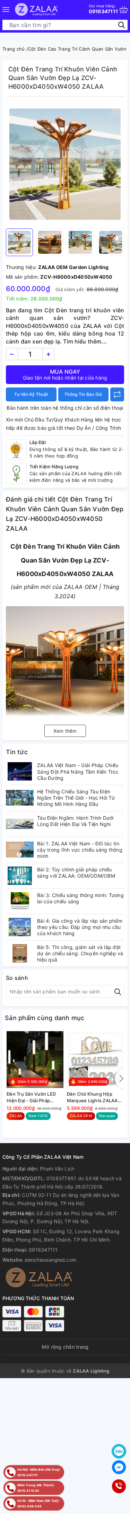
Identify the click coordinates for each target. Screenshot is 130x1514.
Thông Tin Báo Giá (83, 394)
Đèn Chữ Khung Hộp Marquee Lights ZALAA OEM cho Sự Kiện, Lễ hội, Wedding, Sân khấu (94, 1097)
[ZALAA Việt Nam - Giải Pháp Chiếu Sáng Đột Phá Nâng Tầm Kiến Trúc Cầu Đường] (20, 771)
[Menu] (5, 9)
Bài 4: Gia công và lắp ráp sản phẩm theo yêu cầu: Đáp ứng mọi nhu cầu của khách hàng (79, 927)
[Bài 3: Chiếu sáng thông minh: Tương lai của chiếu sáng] (20, 901)
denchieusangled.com (50, 1260)
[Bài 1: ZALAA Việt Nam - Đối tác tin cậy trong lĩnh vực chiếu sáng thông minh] (20, 850)
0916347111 (103, 8)
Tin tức (17, 752)
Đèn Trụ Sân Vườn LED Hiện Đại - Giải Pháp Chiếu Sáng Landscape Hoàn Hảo (32, 1097)
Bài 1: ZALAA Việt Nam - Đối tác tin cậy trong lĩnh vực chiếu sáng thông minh (79, 850)
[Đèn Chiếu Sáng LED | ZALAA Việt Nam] (36, 9)
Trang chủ (13, 49)
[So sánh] (117, 394)
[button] (120, 1078)
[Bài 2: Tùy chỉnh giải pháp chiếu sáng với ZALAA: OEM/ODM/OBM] (20, 876)
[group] (65, 164)
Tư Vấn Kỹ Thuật (31, 394)
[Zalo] (119, 1451)
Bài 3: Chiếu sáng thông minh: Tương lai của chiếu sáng (80, 898)
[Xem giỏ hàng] (124, 10)
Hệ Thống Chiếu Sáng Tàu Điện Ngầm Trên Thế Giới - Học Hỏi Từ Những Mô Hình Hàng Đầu (76, 798)
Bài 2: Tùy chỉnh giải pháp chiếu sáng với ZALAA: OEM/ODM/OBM (76, 873)
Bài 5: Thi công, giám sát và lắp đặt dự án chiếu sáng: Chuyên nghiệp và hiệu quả (80, 953)
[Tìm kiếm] (121, 24)
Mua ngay (65, 374)
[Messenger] (119, 1467)
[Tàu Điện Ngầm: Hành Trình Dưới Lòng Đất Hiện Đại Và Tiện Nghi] (20, 824)
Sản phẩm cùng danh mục (45, 1017)
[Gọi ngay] (119, 1486)
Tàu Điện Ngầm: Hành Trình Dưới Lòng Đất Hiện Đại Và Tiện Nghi (75, 821)
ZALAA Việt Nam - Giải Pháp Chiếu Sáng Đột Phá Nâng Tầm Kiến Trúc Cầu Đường (78, 771)
